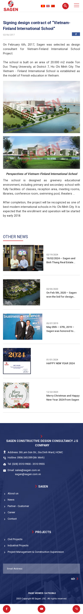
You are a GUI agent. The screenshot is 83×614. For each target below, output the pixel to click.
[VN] (43, 6)
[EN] (48, 6)
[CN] (53, 6)
